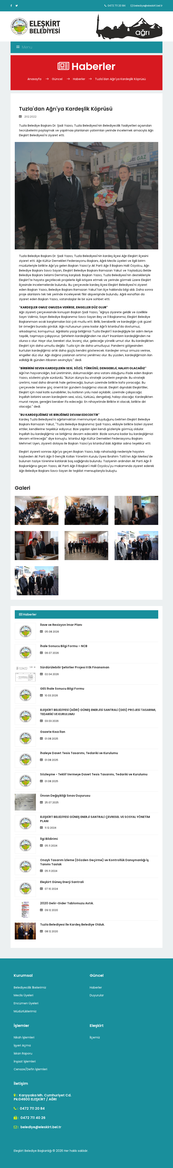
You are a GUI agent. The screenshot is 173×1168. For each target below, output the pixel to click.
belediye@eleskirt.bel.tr (40, 1127)
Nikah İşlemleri (24, 1037)
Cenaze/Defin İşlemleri (30, 1069)
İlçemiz (95, 1037)
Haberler (79, 79)
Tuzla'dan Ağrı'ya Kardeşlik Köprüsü (120, 79)
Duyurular (97, 995)
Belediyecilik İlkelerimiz (30, 987)
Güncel (57, 79)
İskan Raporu (23, 1053)
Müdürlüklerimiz (25, 1011)
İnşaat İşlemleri (25, 1061)
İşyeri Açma (22, 1045)
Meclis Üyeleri (23, 995)
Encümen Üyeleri (26, 1003)
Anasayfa (34, 79)
